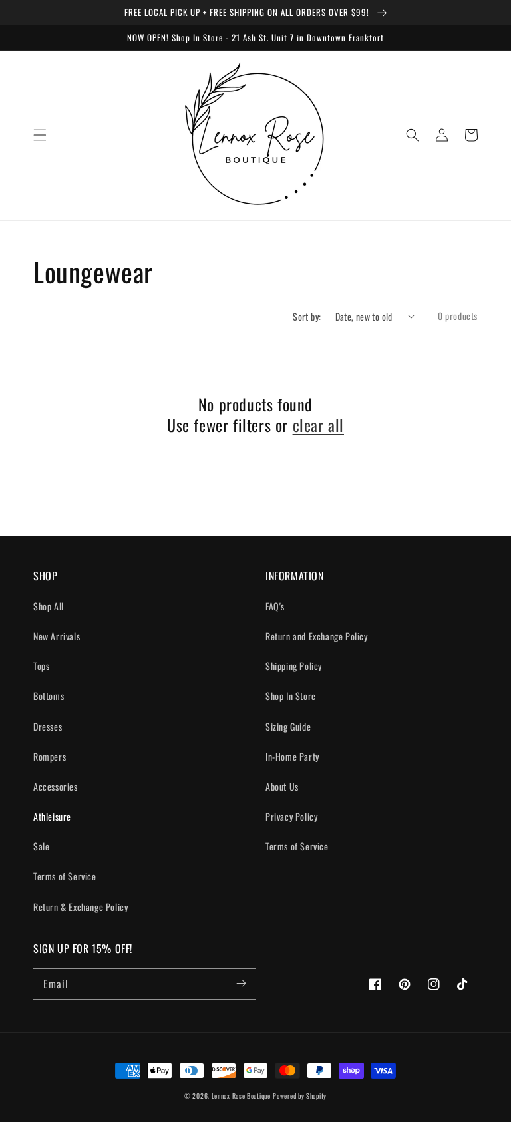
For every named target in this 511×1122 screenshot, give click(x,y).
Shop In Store (290, 696)
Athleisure (52, 816)
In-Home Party (292, 756)
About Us (282, 786)
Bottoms (48, 696)
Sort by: (307, 316)
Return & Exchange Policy (80, 907)
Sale (41, 846)
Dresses (47, 726)
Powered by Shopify (300, 1096)
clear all (318, 425)
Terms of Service (64, 876)
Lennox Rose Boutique (241, 1096)
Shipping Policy (293, 666)
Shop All (48, 606)
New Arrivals (56, 636)
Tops (41, 666)
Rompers (49, 756)
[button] (40, 135)
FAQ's (275, 606)
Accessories (55, 786)
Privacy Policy (291, 816)
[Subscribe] (241, 983)
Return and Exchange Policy (316, 636)
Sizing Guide (288, 726)
